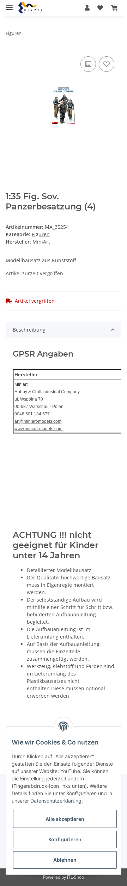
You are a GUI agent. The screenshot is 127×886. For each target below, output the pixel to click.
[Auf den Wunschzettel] (106, 64)
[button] (87, 8)
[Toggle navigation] (9, 4)
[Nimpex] (30, 8)
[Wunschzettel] (100, 8)
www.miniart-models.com (38, 428)
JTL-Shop (75, 877)
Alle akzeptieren (65, 819)
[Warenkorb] (114, 8)
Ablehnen (65, 860)
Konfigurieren (64, 839)
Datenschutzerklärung (55, 801)
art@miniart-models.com (37, 421)
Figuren (41, 234)
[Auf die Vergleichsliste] (88, 64)
